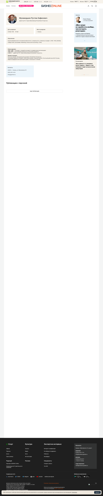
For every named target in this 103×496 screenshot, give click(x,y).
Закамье (13, 5)
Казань (72, 1)
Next (95, 40)
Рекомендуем (79, 61)
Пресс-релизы (9, 456)
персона (78, 15)
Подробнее (74, 492)
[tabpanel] (85, 27)
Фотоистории (28, 456)
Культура (28, 444)
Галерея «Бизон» (48, 463)
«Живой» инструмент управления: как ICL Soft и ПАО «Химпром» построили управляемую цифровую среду (85, 67)
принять (97, 492)
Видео (26, 451)
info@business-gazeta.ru (81, 454)
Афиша (8, 448)
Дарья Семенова (87, 19)
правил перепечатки (58, 488)
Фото (26, 453)
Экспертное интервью (53, 444)
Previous (76, 40)
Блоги (7, 453)
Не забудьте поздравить (50, 451)
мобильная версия (49, 476)
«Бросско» (85, 20)
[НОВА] (26, 6)
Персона (8, 451)
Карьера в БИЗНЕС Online (12, 463)
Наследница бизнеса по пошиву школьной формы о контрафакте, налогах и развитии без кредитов (84, 35)
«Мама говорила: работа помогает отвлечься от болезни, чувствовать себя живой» (85, 28)
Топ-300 (46, 466)
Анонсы (27, 448)
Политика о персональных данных (51, 483)
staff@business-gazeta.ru (82, 465)
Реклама (27, 461)
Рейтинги (46, 453)
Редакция (9, 461)
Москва (82, 1)
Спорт (10, 444)
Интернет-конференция (49, 448)
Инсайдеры (47, 456)
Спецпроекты (48, 461)
